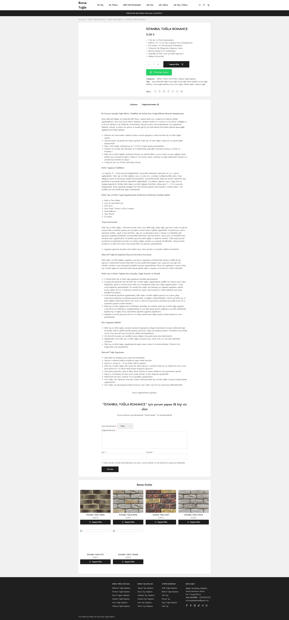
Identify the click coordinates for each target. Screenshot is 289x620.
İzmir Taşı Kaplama (144, 602)
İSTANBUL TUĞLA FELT (95, 554)
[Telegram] (203, 606)
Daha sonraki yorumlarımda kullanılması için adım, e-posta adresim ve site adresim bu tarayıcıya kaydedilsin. (145, 462)
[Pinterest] (191, 606)
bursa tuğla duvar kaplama (188, 81)
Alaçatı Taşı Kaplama (145, 588)
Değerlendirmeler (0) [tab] (150, 104)
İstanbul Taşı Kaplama (146, 599)
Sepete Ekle (174, 64)
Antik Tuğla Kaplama (169, 588)
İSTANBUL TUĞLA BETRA (128, 515)
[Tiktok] (199, 606)
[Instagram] (195, 606)
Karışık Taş (166, 599)
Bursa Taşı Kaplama (145, 591)
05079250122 (205, 597)
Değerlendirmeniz (109, 430)
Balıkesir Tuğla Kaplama (121, 588)
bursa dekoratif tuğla (160, 81)
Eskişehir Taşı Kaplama (146, 595)
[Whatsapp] (207, 606)
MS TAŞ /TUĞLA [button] (181, 5)
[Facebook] (187, 605)
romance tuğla (200, 84)
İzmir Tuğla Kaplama (119, 602)
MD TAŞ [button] (150, 5)
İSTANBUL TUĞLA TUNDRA (128, 554)
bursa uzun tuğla (176, 84)
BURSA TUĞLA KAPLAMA (96, 19)
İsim (104, 452)
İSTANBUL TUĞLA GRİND (95, 515)
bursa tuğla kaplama (161, 84)
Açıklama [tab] (133, 104)
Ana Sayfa (81, 19)
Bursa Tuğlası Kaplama (120, 595)
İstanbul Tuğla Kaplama (115, 19)
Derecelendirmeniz (110, 426)
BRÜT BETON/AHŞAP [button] (132, 5)
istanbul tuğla (188, 84)
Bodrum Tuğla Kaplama (121, 591)
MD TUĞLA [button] (163, 5)
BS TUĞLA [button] (113, 5)
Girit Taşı (165, 595)
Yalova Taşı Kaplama (145, 606)
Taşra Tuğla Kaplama (169, 602)
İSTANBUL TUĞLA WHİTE (193, 515)
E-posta (150, 452)
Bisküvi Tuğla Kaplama (170, 591)
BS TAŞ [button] (100, 5)
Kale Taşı (165, 606)
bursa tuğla (173, 81)
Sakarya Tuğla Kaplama (121, 606)
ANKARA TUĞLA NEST (161, 515)
